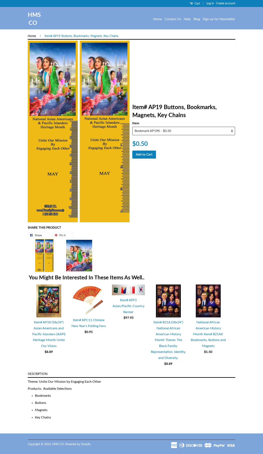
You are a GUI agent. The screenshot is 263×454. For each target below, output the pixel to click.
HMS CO (33, 19)
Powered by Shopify (78, 444)
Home (157, 19)
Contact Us (173, 19)
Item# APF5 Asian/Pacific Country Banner (128, 306)
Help (187, 19)
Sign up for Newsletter (219, 19)
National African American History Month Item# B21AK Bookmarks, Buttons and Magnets (208, 334)
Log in (210, 3)
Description (37, 374)
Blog (197, 19)
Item (135, 123)
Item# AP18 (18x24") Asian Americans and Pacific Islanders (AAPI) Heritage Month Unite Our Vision (48, 334)
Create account (225, 3)
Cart (197, 3)
